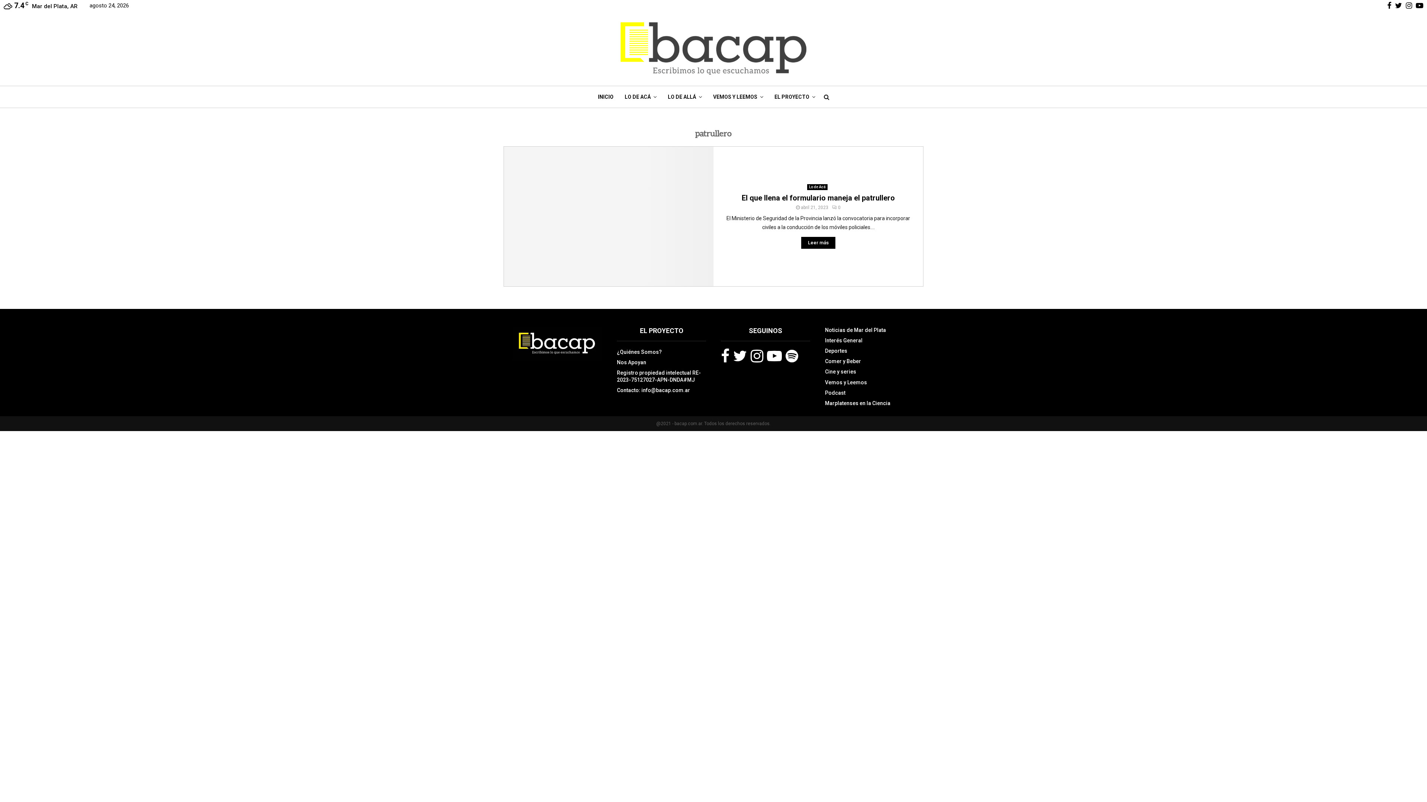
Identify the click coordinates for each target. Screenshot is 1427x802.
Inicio (606, 97)
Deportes (836, 351)
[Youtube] (774, 356)
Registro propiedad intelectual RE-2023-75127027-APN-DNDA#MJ (659, 376)
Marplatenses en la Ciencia (857, 403)
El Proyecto (791, 97)
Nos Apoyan (631, 362)
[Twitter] (740, 356)
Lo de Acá (638, 97)
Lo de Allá (682, 97)
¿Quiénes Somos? (639, 352)
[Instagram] (757, 356)
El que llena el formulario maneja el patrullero (818, 197)
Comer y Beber (843, 361)
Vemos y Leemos (735, 97)
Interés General (844, 340)
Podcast (835, 393)
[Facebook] (725, 356)
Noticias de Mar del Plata (855, 330)
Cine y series (840, 372)
